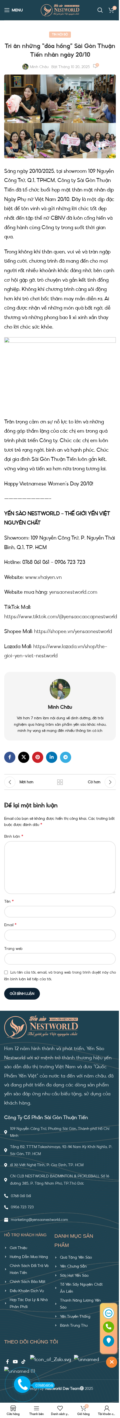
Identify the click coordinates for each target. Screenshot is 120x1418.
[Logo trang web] (60, 9)
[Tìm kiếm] (100, 10)
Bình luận (13, 836)
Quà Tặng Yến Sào (76, 1257)
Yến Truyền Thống (75, 1316)
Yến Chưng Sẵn (73, 1266)
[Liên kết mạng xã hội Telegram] (65, 757)
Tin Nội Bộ (60, 34)
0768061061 (44, 1385)
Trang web (13, 948)
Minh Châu (39, 66)
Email (10, 924)
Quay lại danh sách (60, 782)
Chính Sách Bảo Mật (27, 1281)
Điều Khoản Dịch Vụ (27, 1290)
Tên (9, 901)
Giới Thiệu (18, 1247)
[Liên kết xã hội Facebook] (9, 757)
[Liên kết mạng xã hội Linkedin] (51, 757)
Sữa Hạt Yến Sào (74, 1275)
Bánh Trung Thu (74, 1325)
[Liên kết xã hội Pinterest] (37, 757)
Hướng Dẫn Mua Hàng (29, 1256)
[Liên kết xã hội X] (23, 757)
